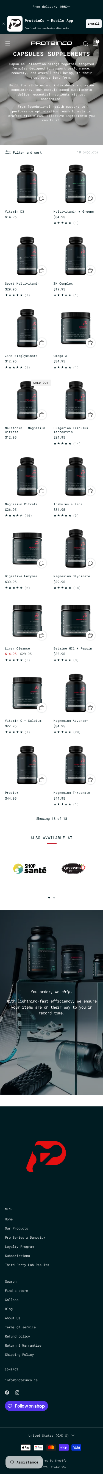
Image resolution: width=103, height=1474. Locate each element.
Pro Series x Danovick (25, 1237)
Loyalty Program (19, 1246)
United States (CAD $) (49, 1435)
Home (9, 1219)
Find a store (16, 1290)
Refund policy (17, 1336)
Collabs (11, 1299)
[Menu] (7, 43)
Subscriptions (17, 1255)
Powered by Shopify (51, 1460)
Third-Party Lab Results (27, 1264)
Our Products (16, 1228)
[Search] (85, 43)
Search (10, 1281)
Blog (9, 1308)
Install (93, 23)
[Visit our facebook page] (7, 1392)
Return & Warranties (23, 1345)
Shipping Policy (19, 1354)
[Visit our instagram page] (17, 1392)
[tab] (49, 897)
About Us (12, 1318)
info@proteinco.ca (21, 1380)
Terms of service (20, 1327)
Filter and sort (27, 152)
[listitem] (51, 6)
